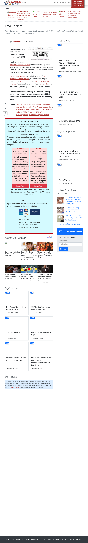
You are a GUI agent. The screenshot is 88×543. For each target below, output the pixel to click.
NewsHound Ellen (64, 71)
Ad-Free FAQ (38, 192)
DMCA (71, 539)
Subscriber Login (77, 5)
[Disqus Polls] (29, 412)
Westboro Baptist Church (20, 64)
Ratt (60, 183)
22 (59, 164)
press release (45, 84)
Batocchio (62, 124)
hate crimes (23, 81)
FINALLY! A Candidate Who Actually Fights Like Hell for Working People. (74, 218)
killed (38, 109)
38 (6, 318)
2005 (18, 104)
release (49, 109)
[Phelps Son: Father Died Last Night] (41, 323)
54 (6, 343)
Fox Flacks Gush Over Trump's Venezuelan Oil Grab (70, 94)
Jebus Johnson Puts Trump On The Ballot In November (70, 153)
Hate (50, 107)
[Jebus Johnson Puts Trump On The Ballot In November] (70, 141)
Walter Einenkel (63, 159)
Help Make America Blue (70, 224)
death (29, 107)
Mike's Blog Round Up (69, 120)
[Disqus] (29, 457)
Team (28, 539)
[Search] (69, 2)
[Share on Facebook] (5, 103)
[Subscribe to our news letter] (66, 2)
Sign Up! (63, 249)
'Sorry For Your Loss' (13, 332)
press (43, 109)
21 (59, 135)
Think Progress (29, 112)
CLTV (24, 3)
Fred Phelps (37, 107)
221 (7, 292)
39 (59, 76)
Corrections (79, 539)
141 (32, 318)
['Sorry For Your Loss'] (16, 323)
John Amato (16, 41)
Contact (43, 539)
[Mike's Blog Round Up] (70, 111)
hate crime (20, 109)
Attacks (32, 104)
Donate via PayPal (35, 212)
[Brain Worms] (70, 170)
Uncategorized (22, 114)
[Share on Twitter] (5, 108)
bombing (46, 104)
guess (45, 107)
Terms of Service (15, 387)
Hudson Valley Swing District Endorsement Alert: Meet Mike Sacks (72, 210)
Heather (61, 100)
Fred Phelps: (13, 26)
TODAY (39, 112)
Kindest (23, 216)
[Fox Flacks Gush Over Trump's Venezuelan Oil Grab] (70, 82)
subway (19, 112)
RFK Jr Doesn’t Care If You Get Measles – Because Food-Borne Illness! (69, 64)
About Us (35, 539)
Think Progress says (18, 76)
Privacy (64, 539)
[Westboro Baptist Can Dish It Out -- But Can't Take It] (16, 348)
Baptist (39, 104)
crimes (19, 107)
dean (25, 107)
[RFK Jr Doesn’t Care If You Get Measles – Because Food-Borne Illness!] (70, 51)
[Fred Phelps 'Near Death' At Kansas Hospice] (16, 297)
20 (59, 105)
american (24, 104)
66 (31, 343)
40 (59, 45)
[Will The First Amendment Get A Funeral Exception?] (41, 297)
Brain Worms (65, 180)
